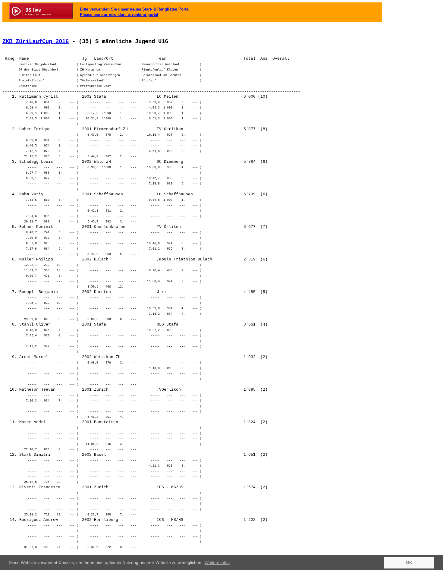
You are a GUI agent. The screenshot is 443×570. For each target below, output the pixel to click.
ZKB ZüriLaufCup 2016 (35, 41)
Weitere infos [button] (217, 562)
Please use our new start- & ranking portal (119, 14)
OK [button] (409, 562)
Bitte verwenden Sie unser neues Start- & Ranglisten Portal (135, 9)
